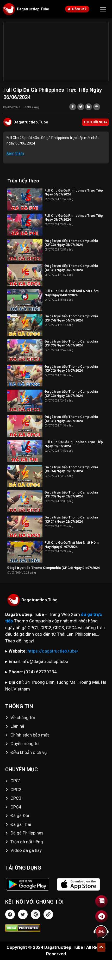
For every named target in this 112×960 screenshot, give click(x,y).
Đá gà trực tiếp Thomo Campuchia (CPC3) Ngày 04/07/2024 (71, 343)
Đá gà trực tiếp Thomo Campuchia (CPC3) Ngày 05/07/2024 (71, 243)
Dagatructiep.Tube (33, 9)
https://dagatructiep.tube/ (53, 651)
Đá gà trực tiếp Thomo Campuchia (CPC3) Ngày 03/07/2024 (71, 394)
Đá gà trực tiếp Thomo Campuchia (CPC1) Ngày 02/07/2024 (71, 519)
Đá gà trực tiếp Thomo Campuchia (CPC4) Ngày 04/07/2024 (71, 318)
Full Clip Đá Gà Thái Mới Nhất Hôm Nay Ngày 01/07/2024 (71, 545)
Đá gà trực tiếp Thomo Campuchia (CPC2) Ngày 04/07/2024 (71, 369)
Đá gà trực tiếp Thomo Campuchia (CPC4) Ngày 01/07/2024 (53, 568)
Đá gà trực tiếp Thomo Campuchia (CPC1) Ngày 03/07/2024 (71, 419)
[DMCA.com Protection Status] (56, 928)
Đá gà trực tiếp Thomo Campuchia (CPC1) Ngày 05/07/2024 (71, 268)
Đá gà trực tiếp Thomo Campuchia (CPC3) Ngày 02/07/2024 (71, 494)
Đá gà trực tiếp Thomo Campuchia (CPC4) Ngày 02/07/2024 (71, 469)
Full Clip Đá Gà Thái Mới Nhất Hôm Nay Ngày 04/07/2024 (71, 293)
